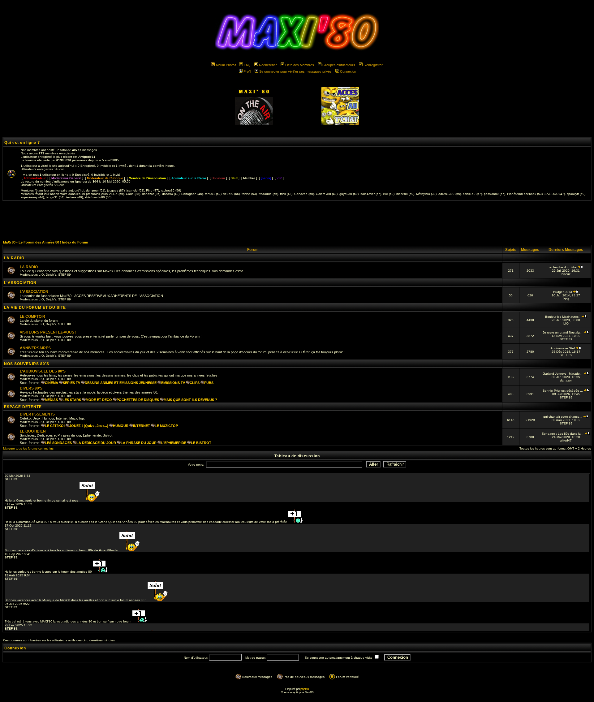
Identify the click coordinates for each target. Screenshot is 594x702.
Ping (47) (152, 190)
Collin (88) (133, 194)
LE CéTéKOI (55, 426)
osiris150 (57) (472, 194)
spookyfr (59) (576, 194)
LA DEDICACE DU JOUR (96, 443)
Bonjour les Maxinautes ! (563, 316)
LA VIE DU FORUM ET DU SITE (35, 307)
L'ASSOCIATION (20, 283)
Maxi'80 (309, 692)
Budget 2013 (563, 292)
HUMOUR (120, 426)
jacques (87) (116, 190)
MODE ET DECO (99, 400)
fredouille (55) (268, 194)
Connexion (348, 71)
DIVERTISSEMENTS (37, 414)
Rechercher (268, 65)
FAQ (247, 65)
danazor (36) (151, 194)
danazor (566, 380)
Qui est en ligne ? (22, 142)
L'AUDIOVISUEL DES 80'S (43, 371)
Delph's (51, 274)
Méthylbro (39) (426, 194)
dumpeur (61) (95, 190)
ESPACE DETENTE (23, 407)
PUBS (208, 383)
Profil (247, 71)
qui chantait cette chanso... (563, 416)
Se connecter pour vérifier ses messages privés (295, 71)
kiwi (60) (388, 194)
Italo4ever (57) (370, 194)
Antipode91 (86, 156)
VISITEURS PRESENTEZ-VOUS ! (48, 332)
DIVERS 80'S (31, 388)
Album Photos (226, 65)
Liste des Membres (299, 65)
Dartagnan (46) (192, 194)
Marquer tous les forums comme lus (28, 448)
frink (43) (286, 194)
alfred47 (566, 440)
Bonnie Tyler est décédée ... (563, 390)
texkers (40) (74, 197)
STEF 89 (64, 274)
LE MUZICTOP (166, 426)
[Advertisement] (297, 220)
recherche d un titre (563, 267)
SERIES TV (71, 383)
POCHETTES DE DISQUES (138, 400)
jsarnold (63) (135, 190)
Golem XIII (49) (327, 194)
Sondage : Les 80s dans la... (563, 433)
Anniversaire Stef (563, 348)
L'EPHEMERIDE (173, 443)
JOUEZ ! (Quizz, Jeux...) (88, 426)
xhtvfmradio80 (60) (98, 197)
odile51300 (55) (449, 194)
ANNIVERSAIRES (35, 348)
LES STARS (71, 400)
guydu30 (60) (349, 194)
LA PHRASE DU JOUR (139, 443)
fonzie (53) (249, 194)
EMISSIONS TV (173, 383)
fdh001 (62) (213, 194)
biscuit (566, 274)
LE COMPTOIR (32, 316)
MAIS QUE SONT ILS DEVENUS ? (190, 400)
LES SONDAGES (58, 443)
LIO (41, 274)
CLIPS (195, 383)
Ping (566, 298)
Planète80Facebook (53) (525, 194)
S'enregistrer (373, 65)
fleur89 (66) (231, 194)
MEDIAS (51, 400)
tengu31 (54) (55, 197)
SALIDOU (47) (554, 194)
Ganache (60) (304, 194)
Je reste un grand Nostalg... (563, 332)
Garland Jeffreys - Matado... (563, 373)
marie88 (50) (405, 194)
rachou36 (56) (171, 190)
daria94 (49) (170, 194)
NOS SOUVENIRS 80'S (26, 364)
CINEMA (51, 383)
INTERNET (141, 426)
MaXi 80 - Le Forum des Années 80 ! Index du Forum (45, 242)
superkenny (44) (32, 197)
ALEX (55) (116, 194)
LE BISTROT (201, 443)
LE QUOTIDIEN (33, 431)
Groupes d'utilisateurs (338, 65)
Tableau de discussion (297, 456)
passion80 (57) (494, 194)
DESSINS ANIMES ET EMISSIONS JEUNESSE (121, 383)
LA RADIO (14, 258)
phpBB (304, 689)
